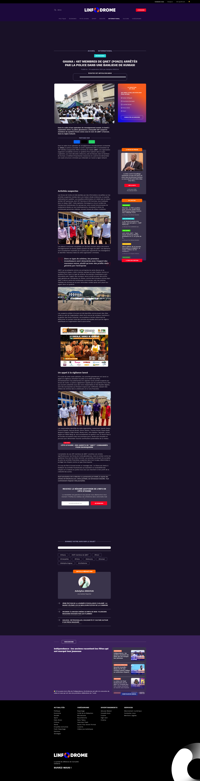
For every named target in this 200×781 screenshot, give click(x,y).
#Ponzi (97, 555)
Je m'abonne (141, 10)
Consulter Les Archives (132, 117)
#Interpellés (64, 559)
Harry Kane (126, 108)
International (100, 55)
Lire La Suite (132, 185)
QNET (96, 150)
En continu (132, 200)
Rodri (124, 111)
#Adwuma (89, 559)
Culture (126, 18)
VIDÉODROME (136, 18)
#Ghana (63, 555)
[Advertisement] (100, 35)
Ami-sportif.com (180, 1)
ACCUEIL (91, 51)
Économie (72, 18)
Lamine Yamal (127, 104)
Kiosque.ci (170, 1)
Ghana (62, 147)
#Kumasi (102, 559)
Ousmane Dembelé (128, 101)
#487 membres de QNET (80, 555)
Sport (94, 18)
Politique (62, 18)
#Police (77, 559)
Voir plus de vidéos (129, 694)
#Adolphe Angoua (66, 563)
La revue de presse (132, 149)
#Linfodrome (82, 563)
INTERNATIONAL (114, 18)
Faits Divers (84, 18)
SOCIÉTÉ (102, 18)
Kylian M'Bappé (127, 98)
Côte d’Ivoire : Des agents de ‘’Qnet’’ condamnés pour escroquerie (84, 446)
